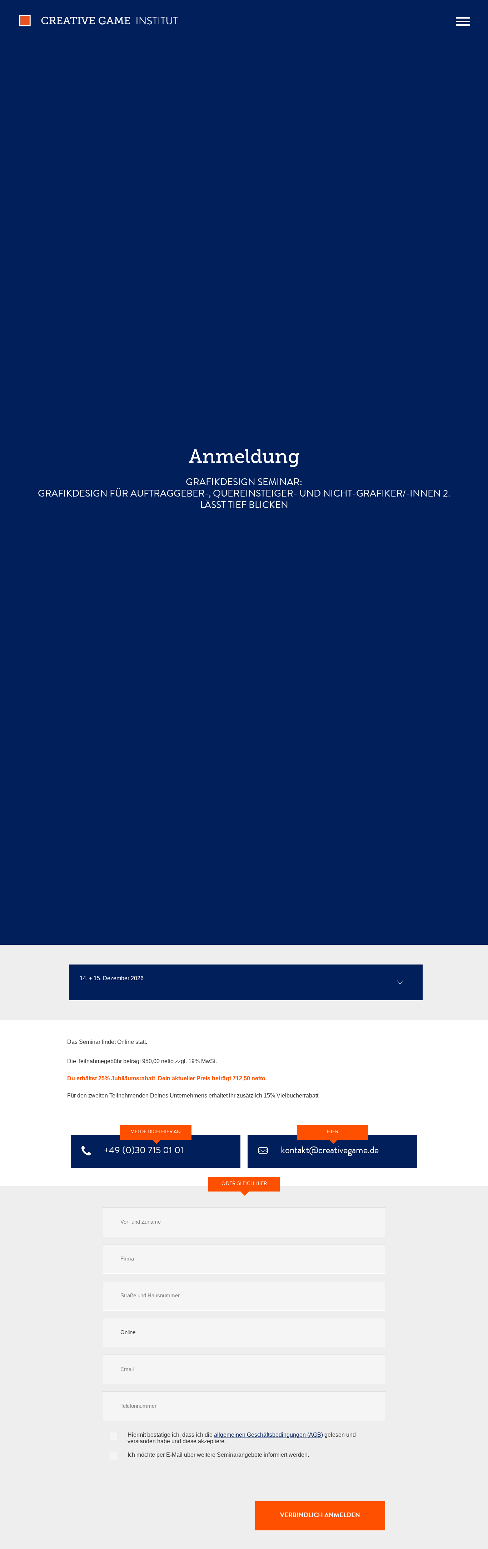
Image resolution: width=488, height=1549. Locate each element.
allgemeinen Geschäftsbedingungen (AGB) (268, 1435)
